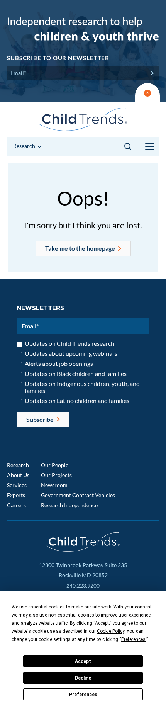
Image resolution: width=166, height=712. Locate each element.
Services (17, 485)
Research (18, 465)
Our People (54, 465)
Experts (16, 495)
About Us (18, 475)
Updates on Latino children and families (77, 400)
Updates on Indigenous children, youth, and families (82, 387)
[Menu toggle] (150, 146)
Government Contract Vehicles (78, 495)
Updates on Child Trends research (69, 343)
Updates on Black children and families (76, 373)
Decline (83, 678)
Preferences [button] (133, 639)
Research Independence (69, 505)
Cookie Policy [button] (110, 631)
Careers (16, 505)
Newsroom (54, 485)
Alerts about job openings (59, 363)
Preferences (83, 694)
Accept (83, 661)
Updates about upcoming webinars (71, 353)
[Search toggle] (128, 146)
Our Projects (56, 475)
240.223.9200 (83, 585)
